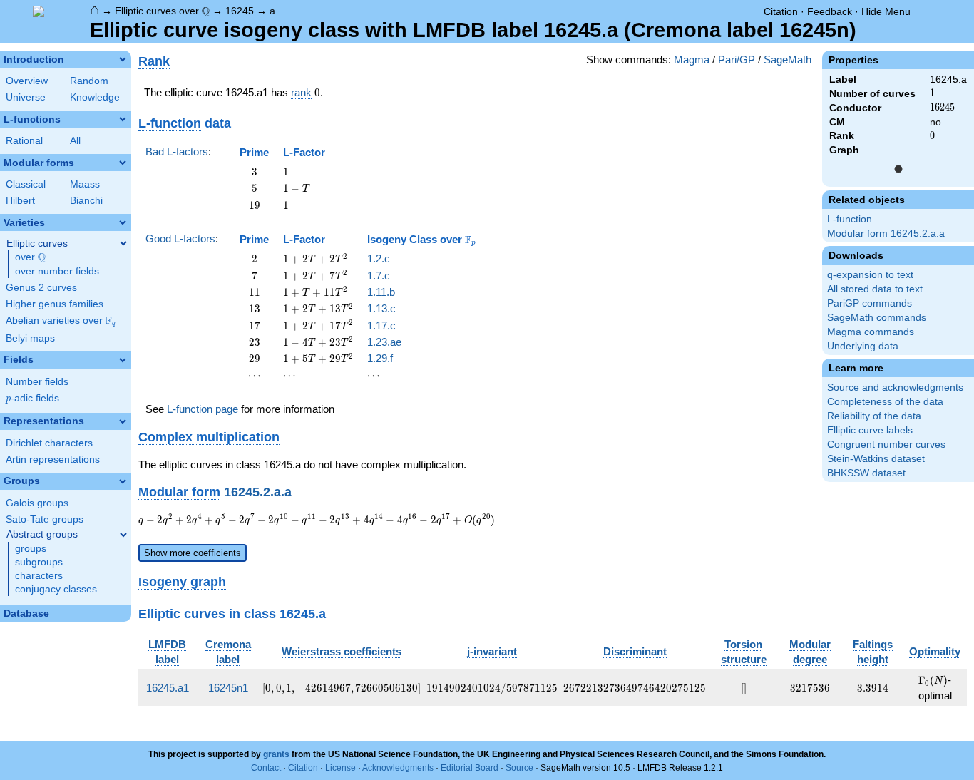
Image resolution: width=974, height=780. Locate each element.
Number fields (37, 381)
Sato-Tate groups (44, 519)
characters (39, 575)
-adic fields (32, 398)
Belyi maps (30, 338)
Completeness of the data (885, 401)
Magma (691, 59)
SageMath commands (876, 317)
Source (519, 768)
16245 (239, 10)
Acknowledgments (398, 768)
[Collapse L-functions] (122, 119)
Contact (266, 768)
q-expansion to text (870, 275)
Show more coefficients (192, 553)
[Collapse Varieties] (122, 222)
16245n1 (228, 688)
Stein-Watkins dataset (876, 458)
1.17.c (381, 325)
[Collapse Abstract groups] (123, 534)
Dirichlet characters (49, 443)
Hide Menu (886, 11)
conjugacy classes (56, 589)
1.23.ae (384, 342)
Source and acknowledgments (895, 387)
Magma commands (870, 332)
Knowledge (95, 97)
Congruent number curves (886, 444)
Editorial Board (469, 768)
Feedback (829, 11)
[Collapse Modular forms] (122, 162)
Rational (24, 140)
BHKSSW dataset (866, 473)
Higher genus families (54, 304)
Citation (781, 11)
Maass (85, 184)
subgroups (39, 562)
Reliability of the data (874, 416)
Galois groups (37, 503)
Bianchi (86, 200)
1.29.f (380, 358)
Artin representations (53, 459)
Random (89, 81)
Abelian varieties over (61, 321)
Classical (26, 184)
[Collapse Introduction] (122, 59)
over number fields (57, 271)
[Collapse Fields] (122, 360)
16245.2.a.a (258, 491)
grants (276, 754)
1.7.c (378, 276)
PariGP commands (869, 303)
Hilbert (20, 200)
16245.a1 (167, 688)
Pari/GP (736, 59)
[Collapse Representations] (122, 421)
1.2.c (378, 258)
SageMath (787, 59)
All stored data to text (875, 289)
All (75, 140)
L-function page (202, 409)
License (340, 768)
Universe (26, 97)
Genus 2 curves (41, 287)
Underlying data (862, 346)
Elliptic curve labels (870, 430)
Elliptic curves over (162, 11)
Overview (27, 81)
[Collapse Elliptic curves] (123, 243)
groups (30, 548)
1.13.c (381, 308)
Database (26, 613)
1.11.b (381, 292)
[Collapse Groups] (122, 481)
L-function (849, 219)
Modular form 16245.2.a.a (886, 233)
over (30, 257)
